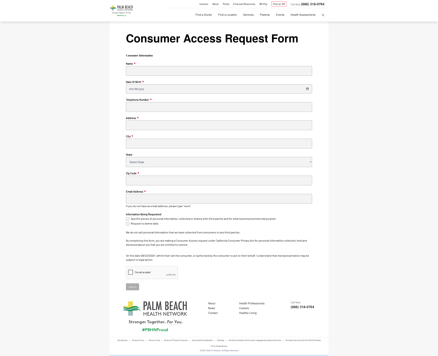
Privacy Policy (138, 340)
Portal (226, 4)
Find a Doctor (204, 15)
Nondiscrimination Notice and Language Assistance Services (255, 340)
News (211, 308)
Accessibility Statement (202, 340)
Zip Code (132, 173)
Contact (212, 313)
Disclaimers (122, 340)
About (215, 4)
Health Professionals (252, 303)
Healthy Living (248, 313)
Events (280, 15)
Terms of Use (154, 340)
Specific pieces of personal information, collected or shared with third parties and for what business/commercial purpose (203, 218)
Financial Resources (244, 4)
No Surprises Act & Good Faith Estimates (303, 340)
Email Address (136, 191)
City (129, 136)
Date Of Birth (135, 82)
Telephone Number (139, 100)
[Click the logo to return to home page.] (121, 11)
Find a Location (227, 15)
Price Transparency (219, 346)
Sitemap (220, 340)
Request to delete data (144, 223)
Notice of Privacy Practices (176, 340)
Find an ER (279, 4)
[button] (323, 14)
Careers (203, 4)
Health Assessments (303, 15)
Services (248, 15)
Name (131, 64)
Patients (265, 15)
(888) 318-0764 (312, 3)
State (129, 154)
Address (132, 118)
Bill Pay (263, 4)
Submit (132, 286)
